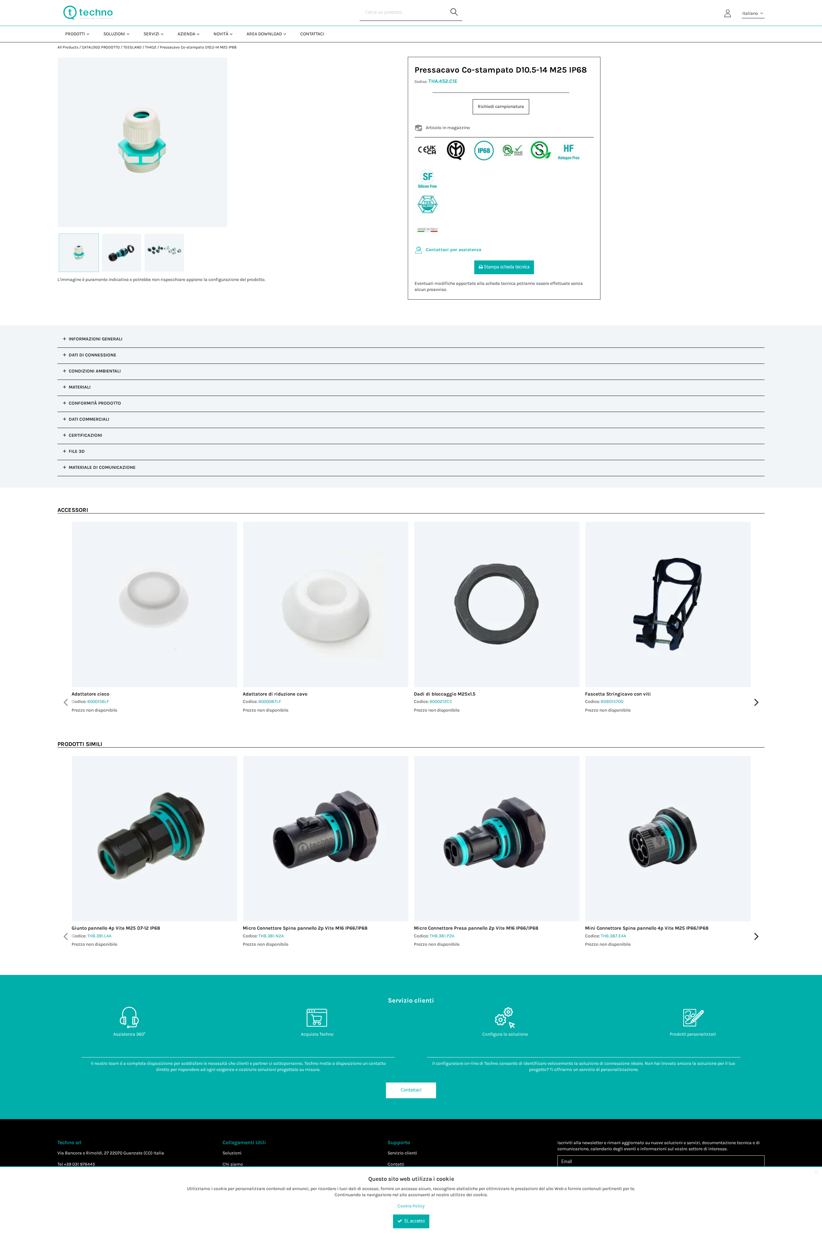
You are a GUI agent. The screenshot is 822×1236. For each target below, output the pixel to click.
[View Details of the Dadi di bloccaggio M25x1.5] (497, 604)
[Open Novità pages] (233, 34)
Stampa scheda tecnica (506, 267)
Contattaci (411, 1090)
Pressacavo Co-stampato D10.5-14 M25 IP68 (198, 47)
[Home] (87, 12)
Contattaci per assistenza (453, 249)
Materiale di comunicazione (102, 467)
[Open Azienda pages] (200, 34)
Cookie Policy (411, 1206)
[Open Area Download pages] (287, 34)
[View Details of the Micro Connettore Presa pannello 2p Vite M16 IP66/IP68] (497, 838)
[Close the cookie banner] (816, 1172)
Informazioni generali (95, 339)
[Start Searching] (454, 13)
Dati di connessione (92, 355)
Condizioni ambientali (95, 371)
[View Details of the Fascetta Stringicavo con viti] (668, 604)
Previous (65, 702)
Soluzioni (232, 1153)
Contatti (396, 1164)
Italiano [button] (750, 13)
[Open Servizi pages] (164, 34)
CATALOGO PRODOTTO (101, 47)
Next (756, 702)
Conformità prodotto (95, 403)
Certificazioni (85, 435)
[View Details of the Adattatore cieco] (154, 604)
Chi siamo (233, 1164)
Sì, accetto (414, 1221)
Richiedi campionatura (501, 106)
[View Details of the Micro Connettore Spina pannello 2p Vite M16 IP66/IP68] (325, 838)
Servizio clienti (402, 1153)
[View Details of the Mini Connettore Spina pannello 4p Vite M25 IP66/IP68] (668, 838)
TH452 (150, 47)
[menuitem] (76, 34)
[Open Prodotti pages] (90, 34)
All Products (67, 47)
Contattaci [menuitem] (312, 34)
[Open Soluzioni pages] (130, 34)
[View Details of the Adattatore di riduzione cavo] (325, 604)
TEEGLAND (132, 47)
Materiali (80, 387)
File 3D (77, 451)
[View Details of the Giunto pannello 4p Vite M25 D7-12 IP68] (154, 838)
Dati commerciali (89, 419)
